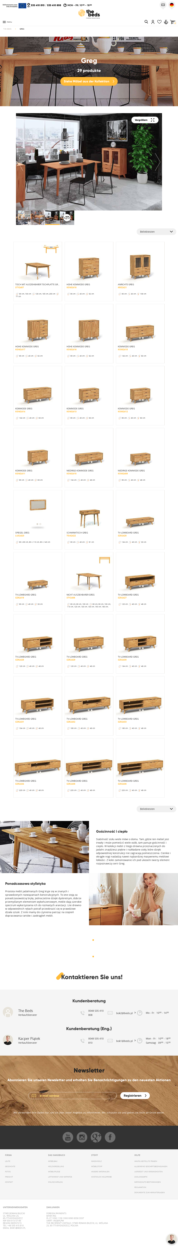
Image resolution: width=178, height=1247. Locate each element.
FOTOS (8, 1172)
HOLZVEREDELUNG (56, 1166)
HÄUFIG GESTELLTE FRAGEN (145, 1161)
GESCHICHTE (10, 1166)
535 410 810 (37, 5)
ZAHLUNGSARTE (140, 1177)
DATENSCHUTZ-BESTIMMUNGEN (147, 1182)
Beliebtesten (147, 231)
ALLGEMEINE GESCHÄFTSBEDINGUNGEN (150, 1166)
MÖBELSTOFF (96, 1166)
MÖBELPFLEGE (54, 1172)
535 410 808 (54, 5)
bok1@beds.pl (18, 1227)
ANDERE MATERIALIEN (100, 1172)
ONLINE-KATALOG (55, 1182)
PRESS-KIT (9, 1177)
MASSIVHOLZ (96, 1161)
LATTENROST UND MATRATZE (60, 1177)
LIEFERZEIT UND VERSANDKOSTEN (148, 1172)
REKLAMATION (140, 1187)
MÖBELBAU (52, 1161)
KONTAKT (9, 1182)
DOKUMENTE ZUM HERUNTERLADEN (149, 1192)
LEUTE (7, 1161)
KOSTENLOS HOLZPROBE (101, 1177)
